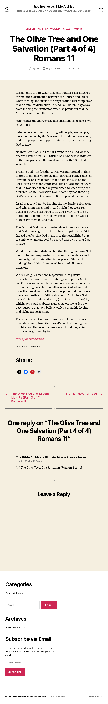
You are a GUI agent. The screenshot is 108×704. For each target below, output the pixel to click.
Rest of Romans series (30, 339)
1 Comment (73, 68)
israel (66, 29)
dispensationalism (48, 29)
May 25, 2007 (53, 68)
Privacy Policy (57, 696)
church (30, 29)
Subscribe (14, 672)
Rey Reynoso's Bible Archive (54, 6)
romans (77, 29)
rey (37, 68)
